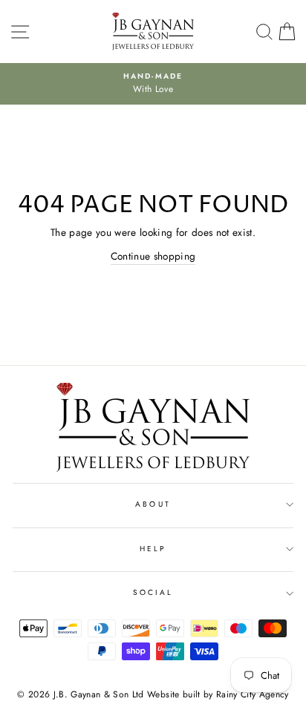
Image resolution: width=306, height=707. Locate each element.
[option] (153, 83)
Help (153, 548)
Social (153, 592)
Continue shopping (153, 256)
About (152, 504)
